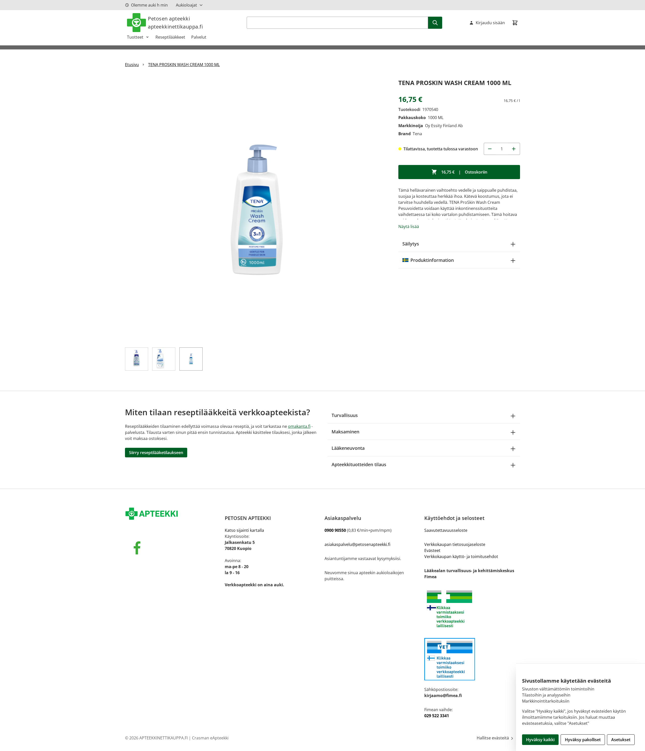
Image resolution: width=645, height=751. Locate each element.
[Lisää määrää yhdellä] (514, 149)
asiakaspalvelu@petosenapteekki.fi (357, 544)
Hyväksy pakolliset (583, 739)
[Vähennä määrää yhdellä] (490, 149)
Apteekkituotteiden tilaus (359, 464)
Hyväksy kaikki (540, 739)
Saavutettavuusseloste (445, 530)
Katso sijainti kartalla (244, 530)
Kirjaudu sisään (490, 22)
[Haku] (435, 23)
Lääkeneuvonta (348, 448)
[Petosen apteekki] (173, 514)
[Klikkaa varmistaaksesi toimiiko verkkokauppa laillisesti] (472, 609)
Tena (417, 133)
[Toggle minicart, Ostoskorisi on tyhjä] (515, 23)
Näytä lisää (408, 226)
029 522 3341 (436, 715)
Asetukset (620, 739)
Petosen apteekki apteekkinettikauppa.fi (175, 22)
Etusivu (132, 64)
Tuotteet (135, 37)
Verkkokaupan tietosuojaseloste (454, 544)
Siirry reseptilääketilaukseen (156, 452)
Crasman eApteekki (210, 738)
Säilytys (410, 244)
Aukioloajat (186, 5)
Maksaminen (345, 432)
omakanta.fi (299, 426)
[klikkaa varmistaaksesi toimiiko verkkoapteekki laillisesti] (472, 659)
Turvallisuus (345, 415)
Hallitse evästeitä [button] (493, 738)
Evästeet (432, 550)
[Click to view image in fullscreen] (256, 209)
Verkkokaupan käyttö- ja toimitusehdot (461, 556)
